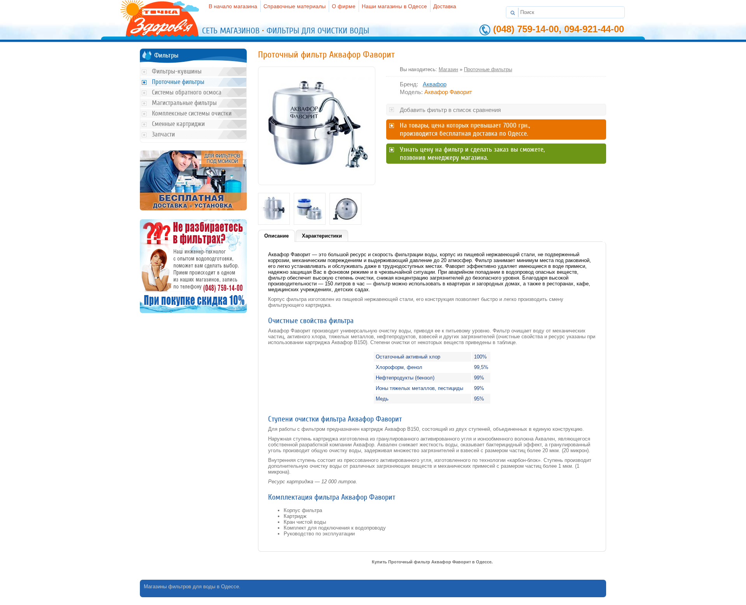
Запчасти (163, 134)
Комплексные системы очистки (192, 113)
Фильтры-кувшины (177, 71)
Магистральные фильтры (184, 103)
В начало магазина (233, 6)
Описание (276, 236)
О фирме (344, 6)
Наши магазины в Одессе (394, 6)
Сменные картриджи (178, 124)
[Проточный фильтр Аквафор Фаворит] (316, 178)
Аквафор (434, 84)
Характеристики (322, 236)
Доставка (444, 6)
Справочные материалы (294, 6)
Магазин (448, 69)
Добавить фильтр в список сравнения (450, 110)
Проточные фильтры (488, 69)
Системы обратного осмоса (186, 92)
